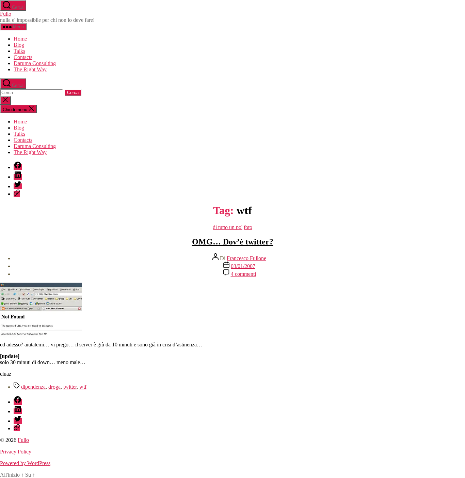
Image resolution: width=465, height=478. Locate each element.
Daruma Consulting (35, 63)
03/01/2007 (243, 266)
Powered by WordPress (25, 463)
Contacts (23, 57)
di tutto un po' (227, 227)
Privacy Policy (15, 451)
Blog (19, 45)
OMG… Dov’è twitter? (232, 241)
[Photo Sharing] (41, 338)
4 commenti (243, 274)
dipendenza (33, 387)
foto (248, 227)
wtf (82, 387)
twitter (70, 387)
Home (20, 39)
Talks (19, 51)
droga (54, 387)
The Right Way (30, 69)
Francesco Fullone (246, 258)
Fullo (5, 14)
